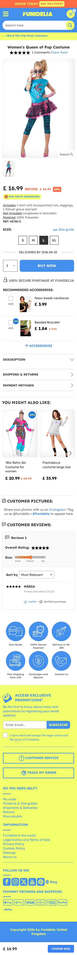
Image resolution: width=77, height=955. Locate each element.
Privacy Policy (13, 844)
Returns (9, 812)
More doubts (12, 816)
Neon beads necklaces (52, 298)
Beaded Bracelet (47, 322)
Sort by (12, 575)
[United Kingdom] (7, 882)
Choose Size (61, 948)
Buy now (47, 265)
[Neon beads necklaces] (26, 304)
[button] (70, 453)
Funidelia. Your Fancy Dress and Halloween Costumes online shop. (38, 14)
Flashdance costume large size (56, 465)
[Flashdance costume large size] (57, 433)
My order (9, 799)
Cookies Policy (14, 848)
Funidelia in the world (19, 835)
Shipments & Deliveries (20, 808)
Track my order (41, 772)
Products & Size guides (20, 803)
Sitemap (9, 853)
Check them (59, 52)
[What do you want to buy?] (6, 14)
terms (18, 739)
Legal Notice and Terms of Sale (26, 840)
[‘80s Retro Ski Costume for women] (20, 433)
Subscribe (58, 725)
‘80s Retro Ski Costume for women (15, 467)
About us (10, 857)
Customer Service (41, 758)
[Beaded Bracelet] (26, 328)
